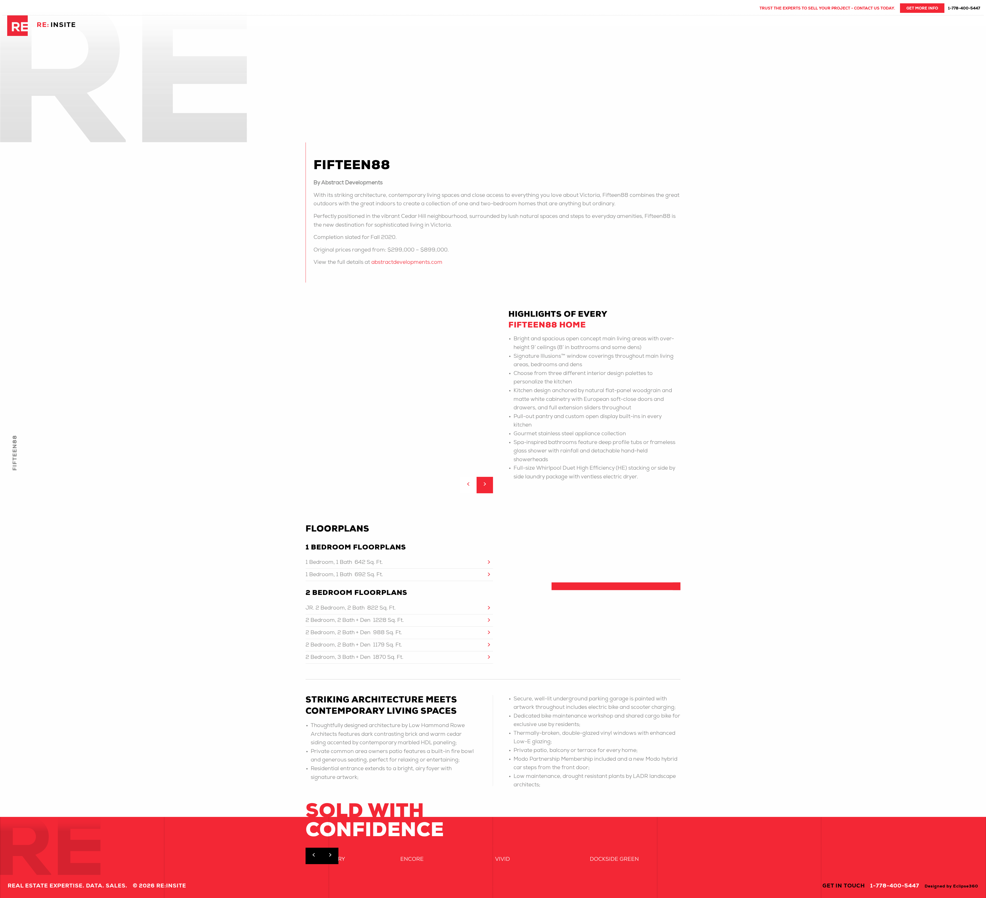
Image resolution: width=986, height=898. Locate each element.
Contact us (866, 9)
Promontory (325, 859)
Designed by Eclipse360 (951, 887)
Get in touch (843, 886)
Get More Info (922, 9)
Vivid (502, 859)
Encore (412, 859)
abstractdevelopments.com (406, 262)
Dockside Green (614, 859)
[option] (493, 395)
